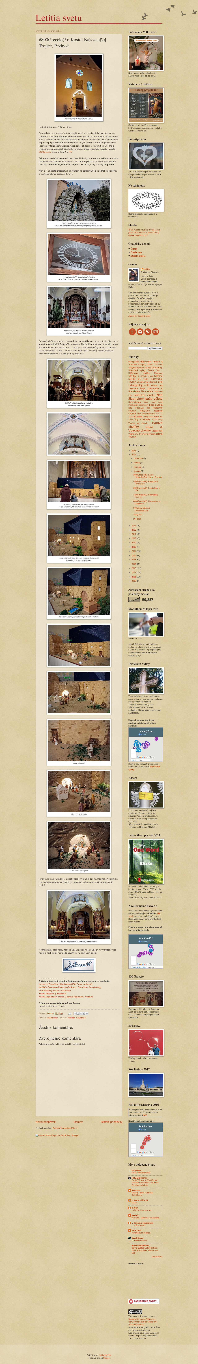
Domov (78, 1121)
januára (137, 471)
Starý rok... (138, 514)
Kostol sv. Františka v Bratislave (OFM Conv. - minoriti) (65, 984)
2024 (134, 455)
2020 (134, 538)
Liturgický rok (138, 385)
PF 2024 (137, 519)
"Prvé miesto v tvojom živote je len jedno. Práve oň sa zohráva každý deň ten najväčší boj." (144, 233)
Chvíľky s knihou (137, 376)
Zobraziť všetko (156, 1257)
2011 (134, 577)
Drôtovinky (156, 367)
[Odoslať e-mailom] (75, 1013)
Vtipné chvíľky (134, 434)
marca (137, 462)
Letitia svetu (59, 17)
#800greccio (45, 152)
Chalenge (158, 373)
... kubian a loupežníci (142, 1223)
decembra (138, 458)
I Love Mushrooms (139, 1240)
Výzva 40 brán (148, 434)
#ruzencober (145, 362)
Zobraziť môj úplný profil (139, 316)
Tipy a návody (142, 419)
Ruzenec (138, 416)
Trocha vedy (156, 420)
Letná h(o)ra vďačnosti (147, 382)
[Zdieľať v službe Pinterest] (86, 1013)
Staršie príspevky (111, 1121)
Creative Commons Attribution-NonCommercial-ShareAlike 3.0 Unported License (142, 1322)
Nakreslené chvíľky (144, 395)
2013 (134, 568)
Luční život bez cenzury (141, 1210)
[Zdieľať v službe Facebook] (83, 1013)
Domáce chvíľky (144, 368)
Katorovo (136, 1190)
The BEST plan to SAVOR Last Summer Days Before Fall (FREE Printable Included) (145, 1182)
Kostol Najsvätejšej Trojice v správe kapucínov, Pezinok (66, 997)
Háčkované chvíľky (139, 373)
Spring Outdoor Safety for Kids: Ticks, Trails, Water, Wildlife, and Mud (145, 1250)
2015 (134, 559)
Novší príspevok (46, 1121)
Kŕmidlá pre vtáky (138, 379)
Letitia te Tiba (105, 1355)
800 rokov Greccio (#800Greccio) (141, 509)
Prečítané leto (142, 408)
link (144, 1115)
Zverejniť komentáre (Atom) (65, 1128)
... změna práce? (139, 1225)
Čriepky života (146, 364)
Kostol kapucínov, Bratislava (52, 993)
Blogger (106, 1358)
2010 (134, 581)
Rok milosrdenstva (146, 414)
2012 (134, 572)
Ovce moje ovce (153, 402)
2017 (134, 551)
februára (138, 467)
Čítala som (136, 252)
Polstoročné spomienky (138, 405)
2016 (134, 555)
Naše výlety (153, 398)
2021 (134, 534)
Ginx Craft (136, 1230)
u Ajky (135, 1208)
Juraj (150, 376)
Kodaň (134, 1203)
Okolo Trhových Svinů (141, 1173)
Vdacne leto (157, 431)
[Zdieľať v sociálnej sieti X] (80, 1013)
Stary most (148, 417)
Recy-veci (145, 410)
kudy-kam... (137, 1170)
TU (70, 152)
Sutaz (156, 416)
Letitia (147, 269)
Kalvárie (158, 376)
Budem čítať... (138, 255)
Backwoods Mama (140, 1245)
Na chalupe (147, 391)
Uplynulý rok (154, 427)
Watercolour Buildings (141, 1233)
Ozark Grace (137, 1238)
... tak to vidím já (140, 1200)
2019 (134, 543)
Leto (160, 381)
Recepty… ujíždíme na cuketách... (146, 1218)
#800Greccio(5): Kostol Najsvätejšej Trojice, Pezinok (147, 476)
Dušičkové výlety (137, 370)
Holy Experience (139, 1178)
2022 (134, 530)
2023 (134, 525)
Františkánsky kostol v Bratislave (55, 990)
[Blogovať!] (78, 1013)
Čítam (134, 248)
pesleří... (136, 1215)
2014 (134, 564)
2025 (134, 450)
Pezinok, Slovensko (77, 1018)
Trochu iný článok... (138, 423)
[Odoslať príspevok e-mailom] (69, 1013)
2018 (134, 547)
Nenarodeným (134, 402)
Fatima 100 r (155, 370)
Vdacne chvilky (139, 430)
